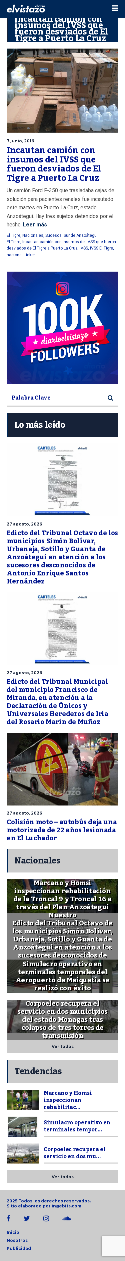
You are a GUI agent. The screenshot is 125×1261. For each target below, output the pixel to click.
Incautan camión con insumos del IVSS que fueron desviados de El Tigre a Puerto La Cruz (54, 164)
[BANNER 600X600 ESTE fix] (62, 328)
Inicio (13, 1232)
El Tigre (13, 235)
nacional (15, 255)
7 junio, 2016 (20, 140)
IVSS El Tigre (101, 248)
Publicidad (19, 1248)
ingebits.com (66, 1205)
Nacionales (32, 235)
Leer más (34, 224)
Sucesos (53, 235)
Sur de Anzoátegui (81, 235)
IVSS (84, 248)
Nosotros (17, 1240)
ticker (30, 255)
